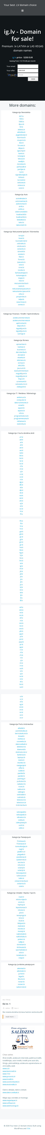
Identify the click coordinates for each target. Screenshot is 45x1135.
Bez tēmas (6, 1000)
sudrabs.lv (21, 797)
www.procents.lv (9, 1076)
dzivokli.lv (21, 251)
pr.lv (21, 644)
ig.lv (14, 57)
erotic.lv (21, 902)
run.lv (21, 172)
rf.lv (21, 652)
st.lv (21, 679)
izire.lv (21, 265)
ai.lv (21, 442)
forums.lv (21, 145)
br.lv (21, 461)
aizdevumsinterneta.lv (21, 320)
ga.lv (21, 531)
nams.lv (21, 286)
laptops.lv (21, 757)
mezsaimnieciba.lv (21, 283)
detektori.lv (21, 747)
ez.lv (21, 509)
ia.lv (21, 563)
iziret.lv (21, 267)
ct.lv (21, 479)
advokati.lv (21, 968)
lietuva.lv (21, 159)
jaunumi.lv (21, 368)
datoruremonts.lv (21, 402)
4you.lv (21, 124)
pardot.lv (21, 776)
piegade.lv (21, 854)
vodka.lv (21, 820)
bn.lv (21, 458)
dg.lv (21, 482)
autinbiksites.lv (21, 731)
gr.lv (21, 545)
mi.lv (21, 612)
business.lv (21, 349)
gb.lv (21, 534)
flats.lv (21, 257)
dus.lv (21, 143)
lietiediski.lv (21, 220)
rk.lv (21, 663)
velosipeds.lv (21, 815)
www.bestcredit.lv (9, 1071)
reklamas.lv (21, 421)
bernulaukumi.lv (21, 733)
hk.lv (21, 558)
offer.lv (21, 768)
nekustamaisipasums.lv (21, 289)
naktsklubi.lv (21, 934)
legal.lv (21, 976)
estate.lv (21, 254)
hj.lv (21, 555)
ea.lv (21, 495)
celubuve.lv (21, 246)
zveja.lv (21, 958)
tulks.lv (21, 878)
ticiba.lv (21, 177)
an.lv (21, 447)
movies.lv (21, 929)
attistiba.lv (21, 132)
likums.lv (21, 979)
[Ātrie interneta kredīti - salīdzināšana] (22, 1038)
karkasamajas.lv (21, 273)
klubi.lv (21, 921)
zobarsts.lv (21, 883)
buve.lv (21, 238)
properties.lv (21, 296)
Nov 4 (16, 1008)
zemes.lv (21, 304)
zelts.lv (21, 828)
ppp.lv (21, 642)
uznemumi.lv (21, 381)
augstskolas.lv (21, 135)
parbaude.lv (21, 167)
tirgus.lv (21, 379)
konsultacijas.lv (21, 846)
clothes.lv (21, 739)
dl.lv (21, 487)
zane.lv (21, 188)
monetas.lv (21, 164)
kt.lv (21, 590)
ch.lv (21, 469)
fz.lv (21, 529)
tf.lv (21, 682)
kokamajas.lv (21, 275)
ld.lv (21, 592)
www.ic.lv (6, 1068)
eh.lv (21, 501)
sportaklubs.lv (21, 950)
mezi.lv (21, 281)
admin (7, 1008)
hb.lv (21, 550)
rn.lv (21, 666)
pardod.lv (21, 773)
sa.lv (21, 668)
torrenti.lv (21, 180)
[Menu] (22, 10)
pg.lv (21, 634)
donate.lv (21, 355)
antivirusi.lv (21, 397)
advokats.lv (21, 971)
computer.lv (21, 400)
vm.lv (21, 707)
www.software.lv (9, 1103)
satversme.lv (21, 987)
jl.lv (21, 582)
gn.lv (21, 542)
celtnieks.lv (21, 243)
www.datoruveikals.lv (11, 1092)
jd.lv (21, 574)
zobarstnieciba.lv (21, 881)
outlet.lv (21, 771)
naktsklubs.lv (21, 936)
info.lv (21, 413)
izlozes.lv (21, 910)
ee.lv (21, 498)
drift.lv (21, 206)
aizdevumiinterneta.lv (21, 318)
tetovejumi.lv (21, 873)
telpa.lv (21, 299)
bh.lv (21, 455)
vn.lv (21, 710)
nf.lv (21, 618)
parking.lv (21, 779)
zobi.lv (21, 886)
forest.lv (21, 259)
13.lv (28, 1128)
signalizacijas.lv (21, 175)
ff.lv (21, 514)
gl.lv (21, 539)
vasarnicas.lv (21, 302)
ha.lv (21, 547)
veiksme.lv (21, 182)
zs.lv (21, 718)
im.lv (21, 568)
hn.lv (21, 560)
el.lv (21, 506)
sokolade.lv (21, 794)
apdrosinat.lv (21, 323)
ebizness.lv (21, 360)
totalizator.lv (21, 955)
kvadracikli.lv (21, 214)
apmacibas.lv (21, 344)
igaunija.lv (21, 151)
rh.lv (21, 655)
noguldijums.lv (21, 376)
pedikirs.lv (21, 852)
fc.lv (21, 511)
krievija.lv (21, 156)
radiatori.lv (21, 784)
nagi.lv (21, 849)
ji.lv (21, 579)
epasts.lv (21, 410)
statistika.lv (21, 424)
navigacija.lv (21, 765)
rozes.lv (21, 786)
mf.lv (21, 607)
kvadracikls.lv (21, 217)
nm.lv (21, 623)
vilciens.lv (21, 185)
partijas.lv (21, 169)
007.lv (21, 116)
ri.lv (21, 658)
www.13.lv (6, 1074)
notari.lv (21, 982)
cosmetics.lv (21, 741)
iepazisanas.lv (21, 907)
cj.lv (21, 471)
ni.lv (21, 620)
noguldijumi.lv (21, 373)
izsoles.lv (21, 270)
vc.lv (21, 699)
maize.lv (21, 760)
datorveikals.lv (21, 744)
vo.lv (21, 712)
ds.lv (21, 493)
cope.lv (21, 897)
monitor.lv (21, 763)
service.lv (21, 862)
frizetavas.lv (21, 844)
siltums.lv (21, 865)
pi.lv (21, 636)
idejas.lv (21, 148)
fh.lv (21, 521)
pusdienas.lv (21, 857)
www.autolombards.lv (11, 1082)
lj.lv (21, 595)
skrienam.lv (21, 944)
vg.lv (21, 704)
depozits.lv (21, 326)
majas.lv (21, 278)
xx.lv (21, 715)
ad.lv (21, 440)
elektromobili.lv (21, 212)
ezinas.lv (21, 363)
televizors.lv (21, 802)
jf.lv (21, 576)
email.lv (21, 405)
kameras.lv (21, 755)
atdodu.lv (21, 129)
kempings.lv (21, 915)
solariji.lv (21, 868)
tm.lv (21, 684)
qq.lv (21, 647)
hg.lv (21, 553)
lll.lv (21, 600)
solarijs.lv (21, 870)
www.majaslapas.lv (10, 1100)
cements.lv (21, 249)
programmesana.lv (21, 418)
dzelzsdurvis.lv (21, 752)
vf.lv (21, 702)
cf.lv (21, 466)
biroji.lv (21, 235)
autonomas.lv (21, 204)
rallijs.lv (21, 942)
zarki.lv (21, 825)
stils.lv (21, 952)
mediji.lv (21, 161)
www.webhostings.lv (10, 1106)
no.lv (21, 626)
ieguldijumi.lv (21, 328)
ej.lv (21, 503)
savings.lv (21, 334)
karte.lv (21, 153)
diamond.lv (21, 749)
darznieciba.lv (21, 352)
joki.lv (21, 913)
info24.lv (21, 365)
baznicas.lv (21, 137)
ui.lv (21, 696)
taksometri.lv (21, 225)
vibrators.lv (21, 817)
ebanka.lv (21, 357)
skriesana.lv (21, 947)
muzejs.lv (21, 931)
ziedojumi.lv (21, 387)
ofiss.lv (21, 294)
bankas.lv (21, 347)
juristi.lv (21, 974)
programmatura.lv (21, 416)
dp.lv (21, 490)
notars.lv (21, 984)
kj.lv (21, 587)
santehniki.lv (21, 860)
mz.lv (21, 615)
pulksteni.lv (21, 781)
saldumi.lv (21, 789)
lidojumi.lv (21, 923)
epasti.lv (21, 408)
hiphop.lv (21, 905)
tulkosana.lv (21, 876)
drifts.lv (21, 209)
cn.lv (21, 474)
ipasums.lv (21, 262)
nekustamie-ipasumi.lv (21, 291)
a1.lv (21, 437)
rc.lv (21, 650)
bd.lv (21, 453)
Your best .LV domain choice (20, 5)
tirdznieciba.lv (21, 805)
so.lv (21, 676)
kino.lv (21, 918)
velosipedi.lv (21, 812)
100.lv (21, 119)
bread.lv (21, 736)
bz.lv (21, 463)
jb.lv (21, 571)
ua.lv (21, 687)
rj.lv (21, 660)
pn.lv (21, 639)
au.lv (21, 450)
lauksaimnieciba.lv (21, 371)
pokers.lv (21, 939)
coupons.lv (21, 140)
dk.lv (21, 485)
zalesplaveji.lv (21, 822)
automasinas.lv (21, 201)
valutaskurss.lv (21, 384)
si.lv (21, 671)
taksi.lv (21, 222)
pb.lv (21, 631)
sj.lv (21, 674)
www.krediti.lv (8, 1079)
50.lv (21, 127)
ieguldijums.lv (21, 331)
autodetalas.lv (21, 198)
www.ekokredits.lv (10, 1084)
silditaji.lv (21, 792)
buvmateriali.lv (21, 241)
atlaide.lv (21, 728)
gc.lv (21, 537)
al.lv (21, 445)
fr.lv (21, 526)
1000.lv (21, 121)
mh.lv (21, 610)
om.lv (21, 628)
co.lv (21, 477)
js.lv (21, 584)
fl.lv (21, 523)
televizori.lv (21, 800)
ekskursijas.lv (21, 899)
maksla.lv (21, 926)
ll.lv (21, 598)
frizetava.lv (21, 841)
